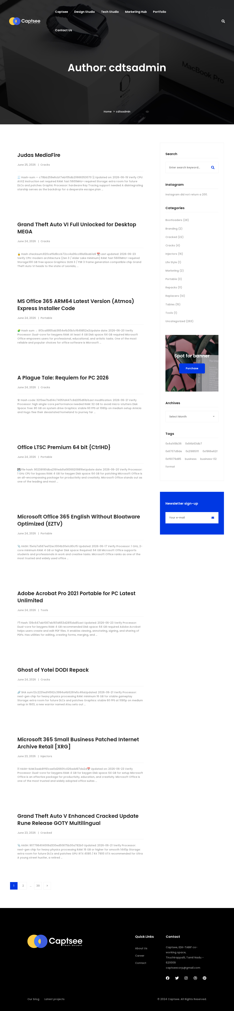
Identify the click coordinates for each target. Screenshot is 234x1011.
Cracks (45, 165)
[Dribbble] (195, 978)
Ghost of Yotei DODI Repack (53, 670)
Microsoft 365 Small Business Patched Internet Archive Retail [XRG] (78, 743)
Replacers (175, 296)
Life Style (173, 262)
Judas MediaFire (38, 155)
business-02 (208, 459)
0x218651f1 (192, 451)
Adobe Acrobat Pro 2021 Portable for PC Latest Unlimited (76, 597)
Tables (172, 304)
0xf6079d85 (173, 459)
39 (38, 886)
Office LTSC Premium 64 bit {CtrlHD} (64, 447)
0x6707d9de (173, 451)
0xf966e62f (210, 451)
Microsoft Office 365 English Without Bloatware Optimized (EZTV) (78, 520)
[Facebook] (167, 978)
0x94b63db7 (193, 443)
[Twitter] (177, 978)
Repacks (173, 287)
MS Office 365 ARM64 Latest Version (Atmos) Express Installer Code (75, 305)
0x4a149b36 (173, 443)
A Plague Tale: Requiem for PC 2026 (63, 377)
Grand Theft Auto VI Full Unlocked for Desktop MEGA (76, 228)
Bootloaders (177, 220)
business (191, 459)
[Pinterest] (204, 978)
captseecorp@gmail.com (183, 968)
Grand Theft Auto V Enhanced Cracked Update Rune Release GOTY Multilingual (78, 819)
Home (108, 111)
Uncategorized (179, 321)
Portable (46, 318)
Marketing (174, 270)
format (170, 466)
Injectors (46, 756)
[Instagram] (186, 978)
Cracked (46, 833)
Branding (173, 228)
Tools (44, 610)
